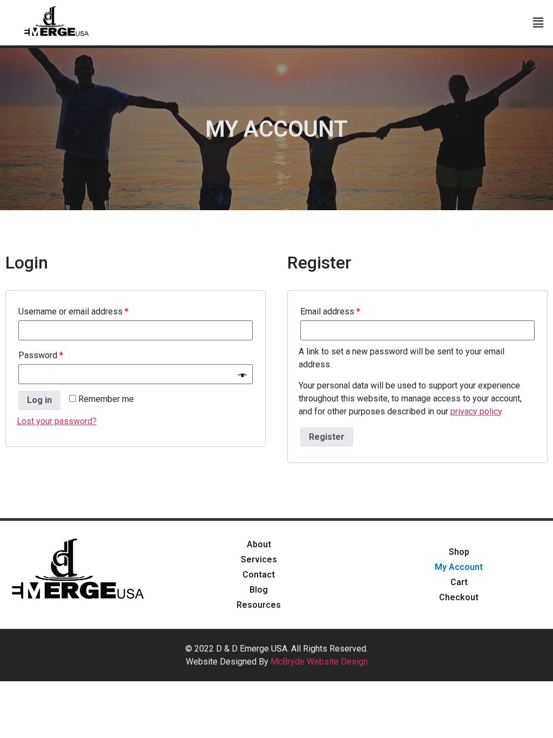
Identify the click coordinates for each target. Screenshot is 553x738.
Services (259, 559)
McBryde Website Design (319, 661)
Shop (459, 552)
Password (40, 355)
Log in (39, 400)
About (259, 544)
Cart (459, 582)
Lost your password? (57, 421)
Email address (330, 311)
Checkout (458, 597)
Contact (258, 574)
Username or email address (73, 311)
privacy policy (476, 411)
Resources (259, 605)
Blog (258, 590)
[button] (538, 22)
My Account (459, 567)
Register (327, 437)
